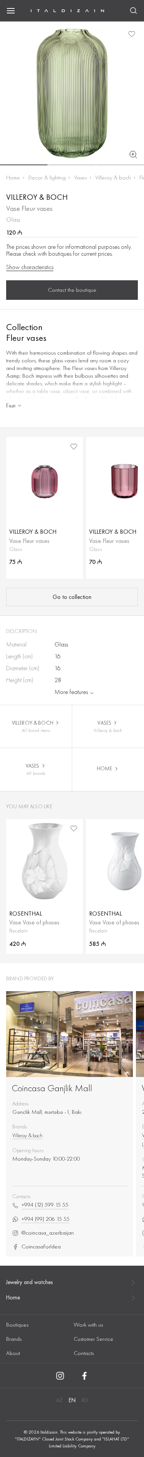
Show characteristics (29, 267)
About (13, 1353)
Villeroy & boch (113, 177)
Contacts (84, 1353)
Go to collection (72, 597)
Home (13, 177)
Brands (14, 1339)
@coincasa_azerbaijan (48, 1233)
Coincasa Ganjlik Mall (52, 1088)
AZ (59, 1400)
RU (85, 1400)
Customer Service (93, 1339)
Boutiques (17, 1325)
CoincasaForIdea (41, 1246)
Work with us (88, 1325)
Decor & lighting (47, 177)
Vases (80, 177)
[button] (24, 164)
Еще (11, 405)
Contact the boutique (72, 290)
